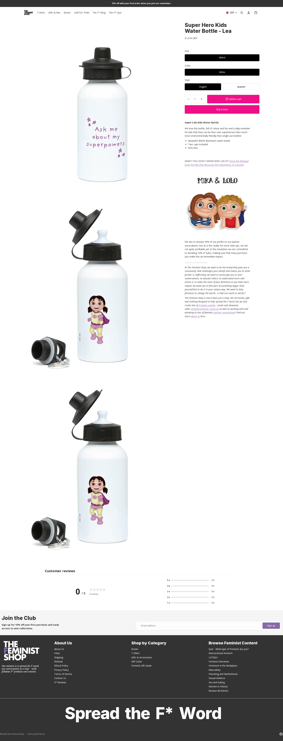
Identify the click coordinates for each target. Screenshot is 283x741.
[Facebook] (281, 734)
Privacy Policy (61, 669)
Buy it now (222, 109)
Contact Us (60, 678)
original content (207, 305)
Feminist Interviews (219, 661)
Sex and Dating (217, 682)
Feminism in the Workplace (223, 665)
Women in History (218, 686)
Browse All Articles (218, 690)
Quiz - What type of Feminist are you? (229, 649)
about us (195, 316)
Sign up (271, 625)
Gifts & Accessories (141, 657)
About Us (59, 649)
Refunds (58, 661)
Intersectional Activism (221, 653)
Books (134, 649)
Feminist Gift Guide (141, 665)
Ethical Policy (61, 665)
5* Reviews (60, 682)
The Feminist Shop (15, 734)
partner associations (224, 312)
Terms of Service (63, 674)
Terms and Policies (36, 734)
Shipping (58, 657)
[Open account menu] (248, 12)
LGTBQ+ (213, 657)
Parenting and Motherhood (223, 674)
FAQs (57, 653)
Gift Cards (136, 661)
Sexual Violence (217, 678)
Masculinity (214, 669)
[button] (191, 580)
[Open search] (241, 12)
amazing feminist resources (205, 308)
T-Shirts (135, 653)
